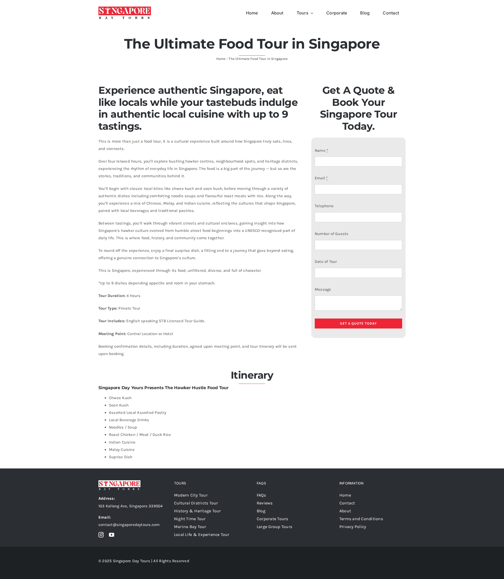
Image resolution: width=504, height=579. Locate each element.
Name (321, 150)
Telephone (324, 206)
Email (321, 178)
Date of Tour (326, 261)
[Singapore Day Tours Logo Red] (124, 8)
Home (221, 59)
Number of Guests (332, 233)
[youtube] (111, 535)
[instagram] (101, 535)
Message (323, 289)
